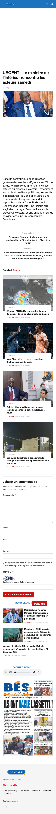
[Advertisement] (28, 38)
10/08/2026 (38, 622)
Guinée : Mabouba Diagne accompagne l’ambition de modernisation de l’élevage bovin (26, 410)
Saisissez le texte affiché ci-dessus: (18, 582)
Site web (6, 551)
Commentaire (9, 495)
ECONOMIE (47, 791)
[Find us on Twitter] (6, 806)
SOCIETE (7, 793)
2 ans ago (6, 87)
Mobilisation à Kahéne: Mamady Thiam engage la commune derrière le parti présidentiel (36, 614)
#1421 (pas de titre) (10, 791)
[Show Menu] (47, 4)
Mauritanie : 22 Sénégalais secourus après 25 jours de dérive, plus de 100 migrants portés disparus (37, 633)
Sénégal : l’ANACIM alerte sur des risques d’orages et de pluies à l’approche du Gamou (28, 312)
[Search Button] (52, 4)
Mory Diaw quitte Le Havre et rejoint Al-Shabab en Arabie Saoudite (25, 360)
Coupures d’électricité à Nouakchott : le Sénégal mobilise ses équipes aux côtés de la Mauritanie (28, 460)
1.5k (28, 317)
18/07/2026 (38, 641)
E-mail (6, 539)
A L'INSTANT (11, 307)
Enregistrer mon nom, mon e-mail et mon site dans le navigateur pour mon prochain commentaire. (28, 564)
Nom (5, 527)
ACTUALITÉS (24, 791)
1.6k (28, 416)
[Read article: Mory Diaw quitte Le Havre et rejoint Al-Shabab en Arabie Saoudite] (28, 341)
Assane (11, 317)
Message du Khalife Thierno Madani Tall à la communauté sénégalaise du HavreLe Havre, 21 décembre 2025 (25, 649)
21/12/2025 (16, 656)
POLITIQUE (36, 791)
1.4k (28, 365)
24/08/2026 (20, 317)
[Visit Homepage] (9, 3)
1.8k (24, 656)
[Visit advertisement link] (28, 718)
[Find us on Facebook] (3, 806)
